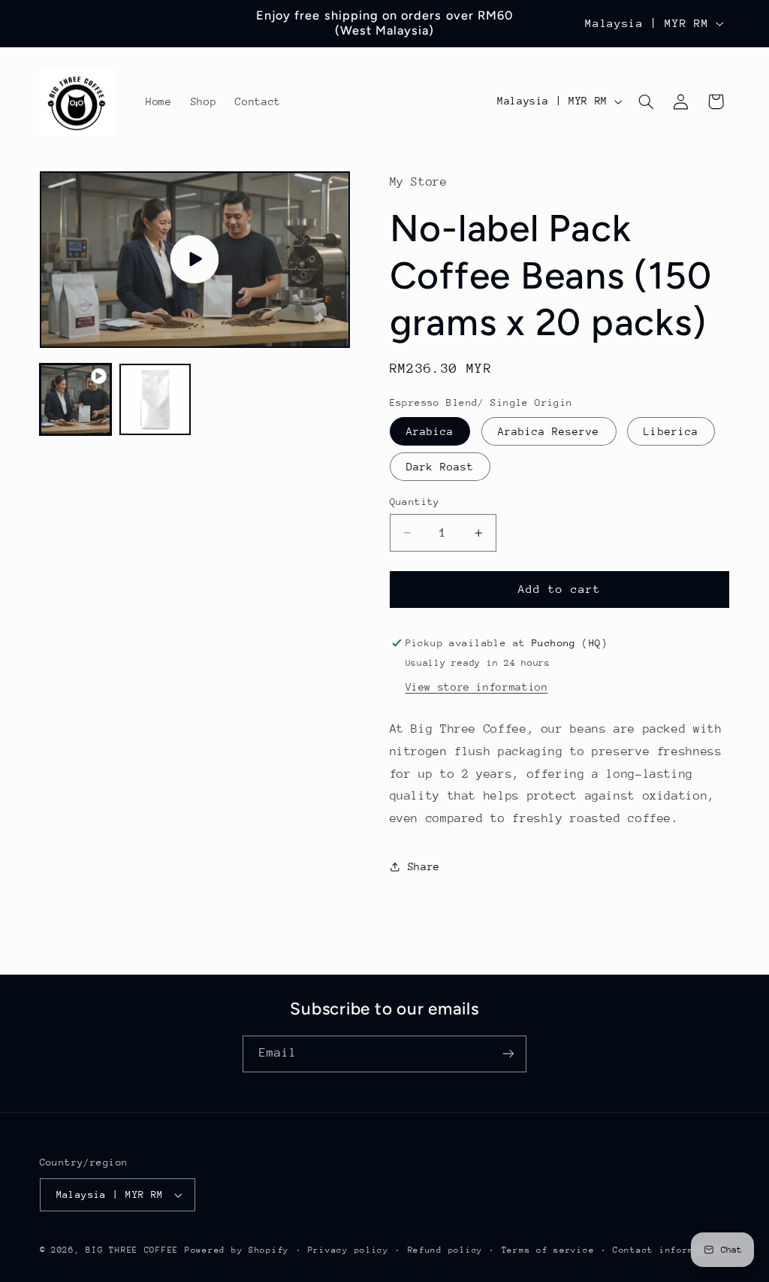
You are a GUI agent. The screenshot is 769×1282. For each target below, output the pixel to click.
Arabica (430, 431)
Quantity (415, 501)
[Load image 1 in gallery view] (155, 400)
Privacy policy (348, 1250)
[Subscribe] (508, 1054)
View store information (477, 687)
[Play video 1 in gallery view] (76, 400)
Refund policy (446, 1250)
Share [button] (424, 866)
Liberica (671, 431)
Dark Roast (440, 467)
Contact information (668, 1250)
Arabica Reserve (549, 431)
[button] (646, 101)
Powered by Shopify (237, 1250)
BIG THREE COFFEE (132, 1250)
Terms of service (548, 1250)
